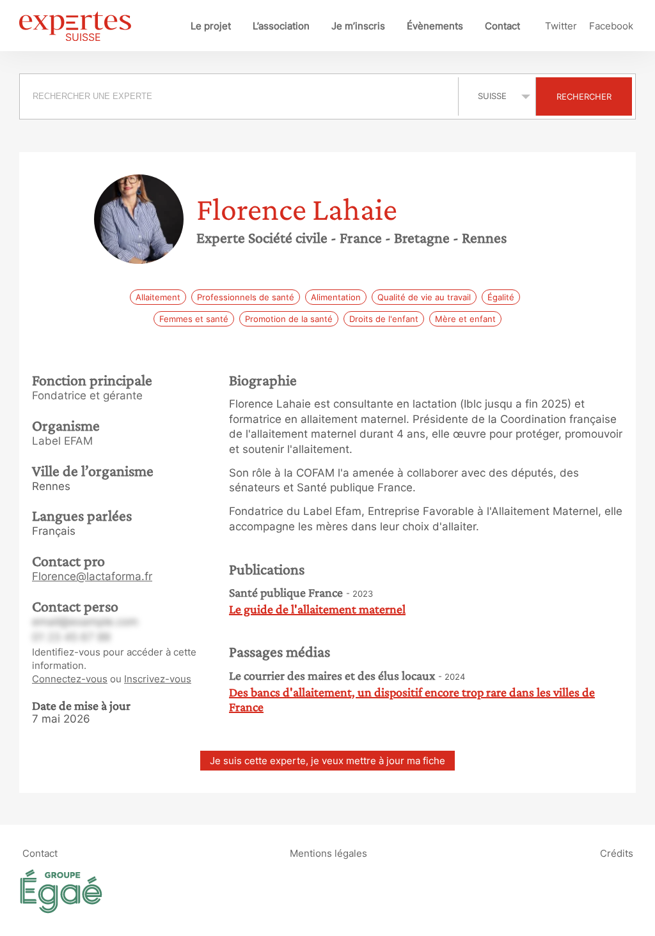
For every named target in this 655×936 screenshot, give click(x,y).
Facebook (611, 26)
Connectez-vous (69, 679)
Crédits (616, 853)
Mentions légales (328, 853)
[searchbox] (239, 96)
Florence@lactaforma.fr (92, 576)
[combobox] (240, 96)
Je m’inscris (358, 26)
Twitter (561, 26)
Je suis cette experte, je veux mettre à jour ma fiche (327, 761)
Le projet (211, 26)
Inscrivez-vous (157, 679)
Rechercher (584, 96)
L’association (281, 26)
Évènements (435, 26)
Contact (502, 26)
